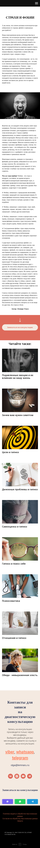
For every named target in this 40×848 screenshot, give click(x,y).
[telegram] (29, 776)
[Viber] (7, 801)
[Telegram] (32, 801)
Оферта (20, 821)
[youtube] (23, 776)
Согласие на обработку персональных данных (20, 819)
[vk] (10, 776)
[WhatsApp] (20, 801)
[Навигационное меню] (36, 3)
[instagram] (16, 776)
